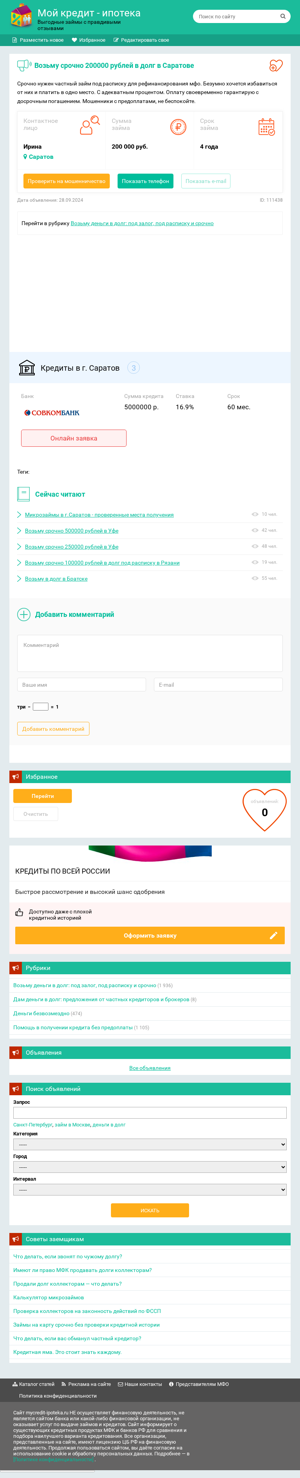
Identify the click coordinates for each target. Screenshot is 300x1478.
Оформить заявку (150, 935)
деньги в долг (109, 1125)
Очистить (35, 814)
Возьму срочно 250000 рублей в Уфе (71, 547)
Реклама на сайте (89, 1384)
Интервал (24, 1179)
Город (20, 1156)
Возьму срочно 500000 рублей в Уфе (71, 531)
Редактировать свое (145, 40)
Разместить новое (42, 40)
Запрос (21, 1102)
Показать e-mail (206, 181)
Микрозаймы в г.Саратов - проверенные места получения (99, 515)
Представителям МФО (202, 1384)
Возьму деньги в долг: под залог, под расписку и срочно (142, 223)
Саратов (41, 156)
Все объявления (150, 1068)
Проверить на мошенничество (66, 181)
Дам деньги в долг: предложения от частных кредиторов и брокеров (101, 999)
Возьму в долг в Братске (56, 579)
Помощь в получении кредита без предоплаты (73, 1027)
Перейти (43, 796)
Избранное (92, 40)
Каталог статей (37, 1384)
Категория (25, 1134)
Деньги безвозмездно (41, 1013)
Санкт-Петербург (32, 1125)
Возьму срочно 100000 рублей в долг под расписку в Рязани (102, 563)
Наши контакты (143, 1384)
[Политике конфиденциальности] (54, 1459)
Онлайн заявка (73, 438)
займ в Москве (72, 1125)
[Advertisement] (150, 289)
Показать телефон (145, 181)
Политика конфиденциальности (58, 1396)
